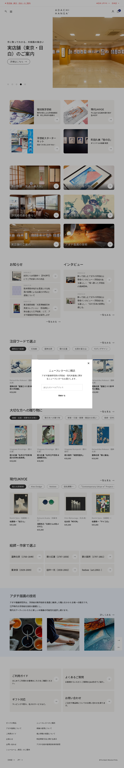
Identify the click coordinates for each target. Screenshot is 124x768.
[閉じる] (88, 363)
